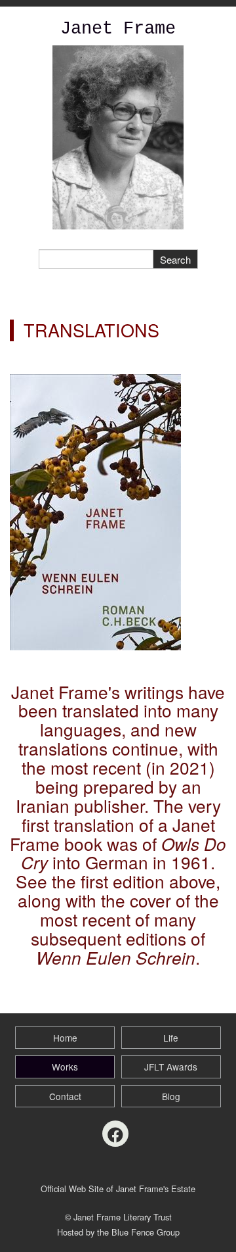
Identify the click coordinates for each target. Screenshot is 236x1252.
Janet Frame (118, 29)
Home (65, 1037)
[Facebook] (115, 1133)
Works (65, 1066)
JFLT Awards (170, 1066)
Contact (65, 1096)
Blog (171, 1096)
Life (170, 1037)
